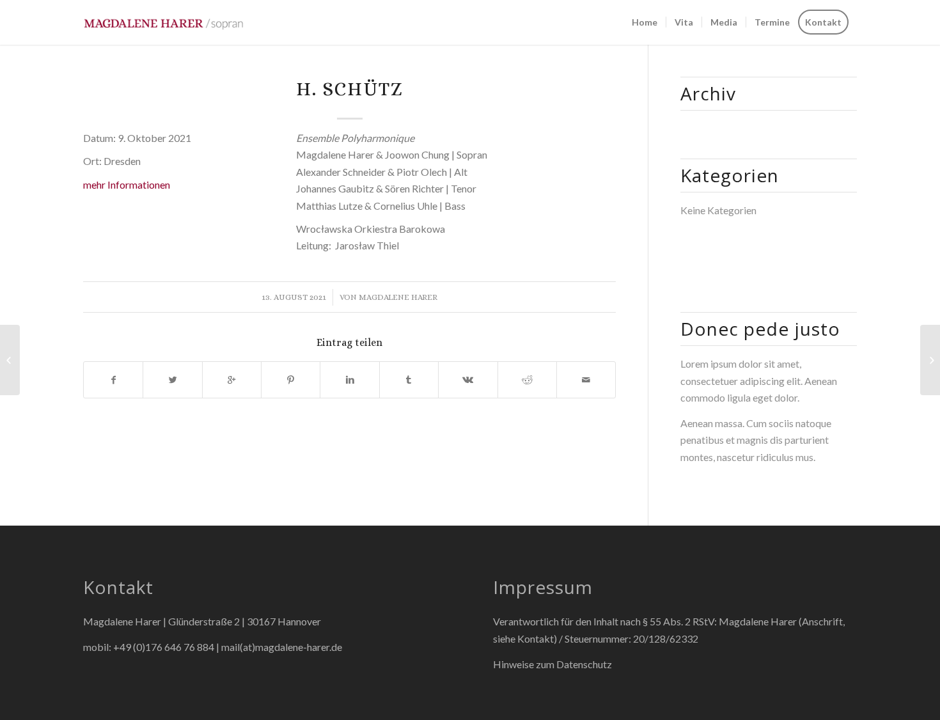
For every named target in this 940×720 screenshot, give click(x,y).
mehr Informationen (126, 184)
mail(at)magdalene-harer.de (281, 647)
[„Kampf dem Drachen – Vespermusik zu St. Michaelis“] (10, 360)
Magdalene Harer (398, 297)
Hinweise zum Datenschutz (552, 664)
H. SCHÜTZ (349, 89)
